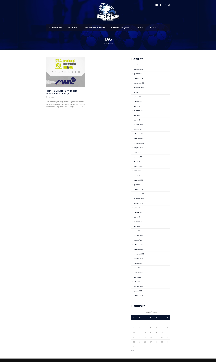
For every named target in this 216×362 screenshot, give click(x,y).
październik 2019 (139, 83)
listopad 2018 (138, 134)
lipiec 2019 (137, 97)
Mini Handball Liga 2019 (95, 27)
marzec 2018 (138, 171)
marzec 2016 (138, 277)
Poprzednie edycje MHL (120, 27)
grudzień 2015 (138, 291)
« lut (132, 350)
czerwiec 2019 (138, 101)
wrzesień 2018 (139, 143)
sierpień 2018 (138, 148)
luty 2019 (137, 120)
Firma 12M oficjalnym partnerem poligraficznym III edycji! (61, 92)
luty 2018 (137, 175)
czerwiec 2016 (138, 263)
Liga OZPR (140, 27)
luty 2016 (137, 282)
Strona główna (55, 27)
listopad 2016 (138, 245)
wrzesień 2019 (139, 88)
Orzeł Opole (73, 27)
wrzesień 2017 (139, 198)
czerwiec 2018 (138, 157)
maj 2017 (137, 217)
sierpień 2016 (138, 259)
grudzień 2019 (138, 74)
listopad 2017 (138, 189)
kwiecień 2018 (138, 166)
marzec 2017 (138, 226)
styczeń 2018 (138, 180)
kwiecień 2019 (138, 111)
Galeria (153, 27)
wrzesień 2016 (139, 254)
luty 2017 (137, 231)
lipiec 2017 (137, 208)
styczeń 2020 (138, 69)
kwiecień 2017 (138, 222)
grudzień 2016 (138, 240)
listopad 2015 (138, 295)
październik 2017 (139, 194)
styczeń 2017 (138, 235)
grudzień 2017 (138, 185)
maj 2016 (137, 268)
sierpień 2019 (138, 92)
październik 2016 (139, 249)
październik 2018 (139, 138)
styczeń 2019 (138, 125)
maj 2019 (137, 106)
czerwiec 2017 (138, 212)
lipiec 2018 (137, 152)
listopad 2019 (138, 78)
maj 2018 (137, 161)
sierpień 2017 (138, 203)
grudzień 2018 (138, 129)
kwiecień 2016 (138, 272)
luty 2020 (137, 64)
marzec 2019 (138, 115)
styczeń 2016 (138, 286)
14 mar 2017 (52, 97)
